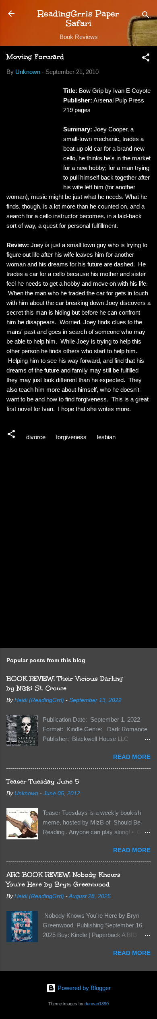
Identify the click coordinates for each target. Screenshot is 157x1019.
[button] (146, 59)
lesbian (106, 437)
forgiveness (71, 437)
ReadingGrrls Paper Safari (78, 18)
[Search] (146, 16)
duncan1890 (97, 1003)
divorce (35, 437)
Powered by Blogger (83, 987)
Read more (132, 756)
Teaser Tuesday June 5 (42, 781)
